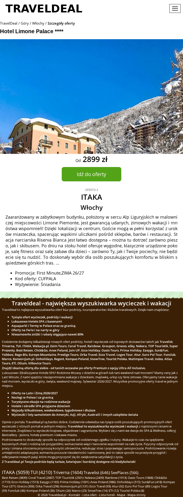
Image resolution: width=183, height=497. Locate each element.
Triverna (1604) (68, 472)
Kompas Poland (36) (40, 490)
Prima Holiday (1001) (74, 482)
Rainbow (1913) (116, 477)
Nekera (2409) (94, 477)
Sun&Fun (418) (152, 482)
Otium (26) (63, 490)
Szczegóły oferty (61, 23)
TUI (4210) (41, 472)
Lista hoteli (107, 495)
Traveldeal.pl (57, 495)
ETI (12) (114, 490)
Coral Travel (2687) (41, 477)
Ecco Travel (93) (100, 486)
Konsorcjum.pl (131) (74, 486)
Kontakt (74, 495)
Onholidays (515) (129, 482)
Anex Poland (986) (103, 482)
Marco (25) (79, 490)
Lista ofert (89, 495)
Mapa (121, 495)
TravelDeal (8, 23)
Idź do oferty (91, 174)
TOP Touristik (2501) (69, 477)
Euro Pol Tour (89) (137, 486)
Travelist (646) (97, 472)
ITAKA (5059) (16, 472)
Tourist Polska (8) (132, 490)
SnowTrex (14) (98, 490)
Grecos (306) (26, 486)
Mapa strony (136, 495)
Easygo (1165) (49, 482)
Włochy (38, 23)
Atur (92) (118, 486)
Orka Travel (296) (47, 486)
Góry (25, 23)
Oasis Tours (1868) (140, 477)
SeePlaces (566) (124, 472)
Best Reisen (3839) (14, 477)
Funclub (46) (16, 490)
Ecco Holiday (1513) (25, 482)
